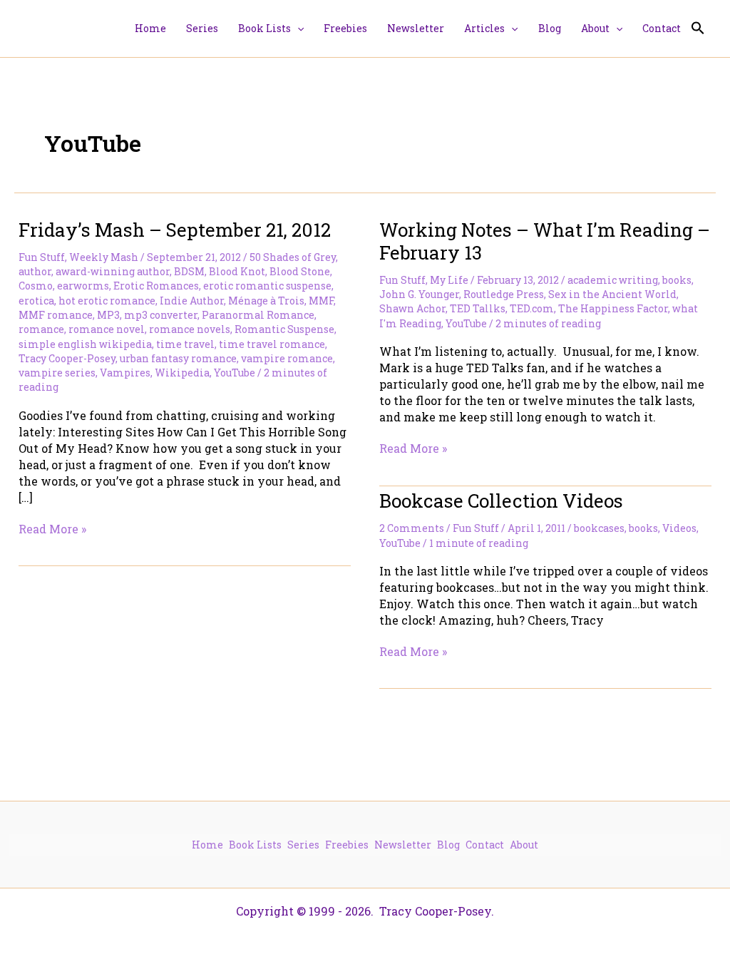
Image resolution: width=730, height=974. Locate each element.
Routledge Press (503, 294)
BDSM (189, 271)
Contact (485, 844)
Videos (679, 528)
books (677, 280)
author (35, 271)
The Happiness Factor (613, 308)
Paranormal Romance (258, 315)
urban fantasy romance (178, 358)
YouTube (234, 372)
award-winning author (113, 271)
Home (207, 844)
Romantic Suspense (284, 329)
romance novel (106, 329)
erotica (36, 300)
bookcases (599, 528)
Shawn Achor (412, 308)
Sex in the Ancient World (612, 294)
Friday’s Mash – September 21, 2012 (175, 229)
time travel (185, 344)
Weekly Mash (103, 257)
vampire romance (287, 358)
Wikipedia (182, 372)
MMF (321, 300)
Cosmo (36, 285)
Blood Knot (237, 271)
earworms (83, 285)
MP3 (108, 315)
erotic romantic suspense (267, 285)
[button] (297, 28)
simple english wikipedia (85, 344)
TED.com (532, 308)
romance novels (189, 329)
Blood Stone (299, 271)
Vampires (125, 372)
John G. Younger (419, 294)
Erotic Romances (156, 285)
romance (41, 329)
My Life (449, 280)
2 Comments (411, 528)
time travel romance (272, 344)
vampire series (57, 372)
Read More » (52, 529)
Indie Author (192, 300)
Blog (448, 844)
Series (303, 844)
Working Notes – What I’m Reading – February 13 (544, 241)
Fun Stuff (42, 257)
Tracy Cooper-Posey (67, 358)
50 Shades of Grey (293, 257)
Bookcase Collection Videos (501, 500)
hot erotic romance (106, 300)
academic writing (612, 280)
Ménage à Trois (266, 300)
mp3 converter (160, 315)
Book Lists (255, 844)
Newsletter (402, 844)
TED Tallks (477, 308)
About (524, 844)
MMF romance (56, 315)
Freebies (347, 844)
